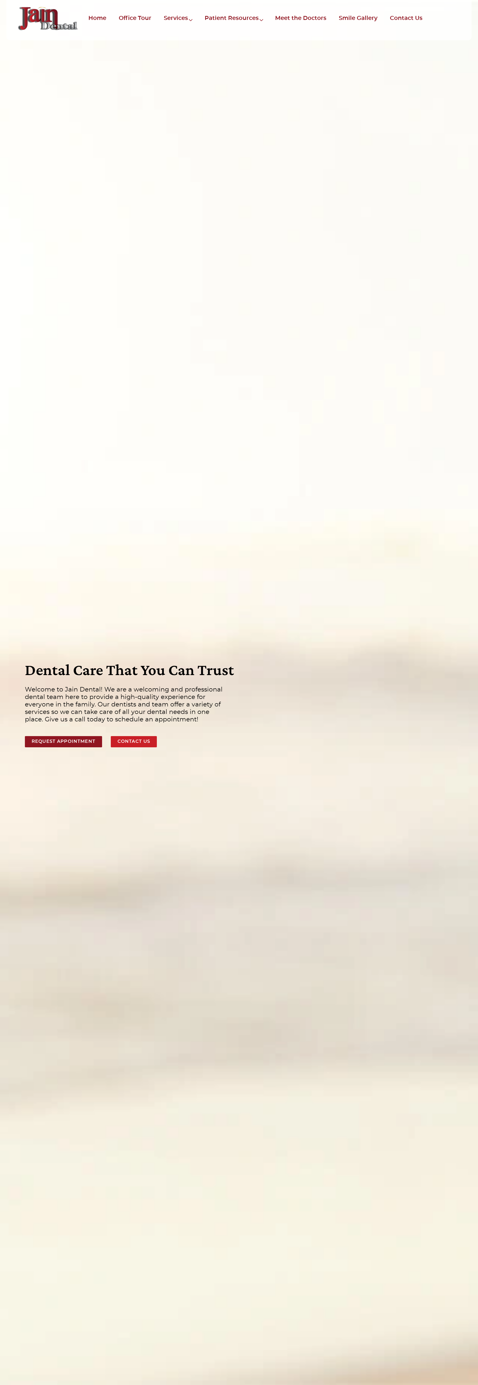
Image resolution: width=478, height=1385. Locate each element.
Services (176, 18)
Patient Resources (232, 18)
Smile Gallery (358, 18)
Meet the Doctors (300, 18)
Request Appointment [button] (63, 741)
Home (97, 18)
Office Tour (135, 18)
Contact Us (406, 18)
